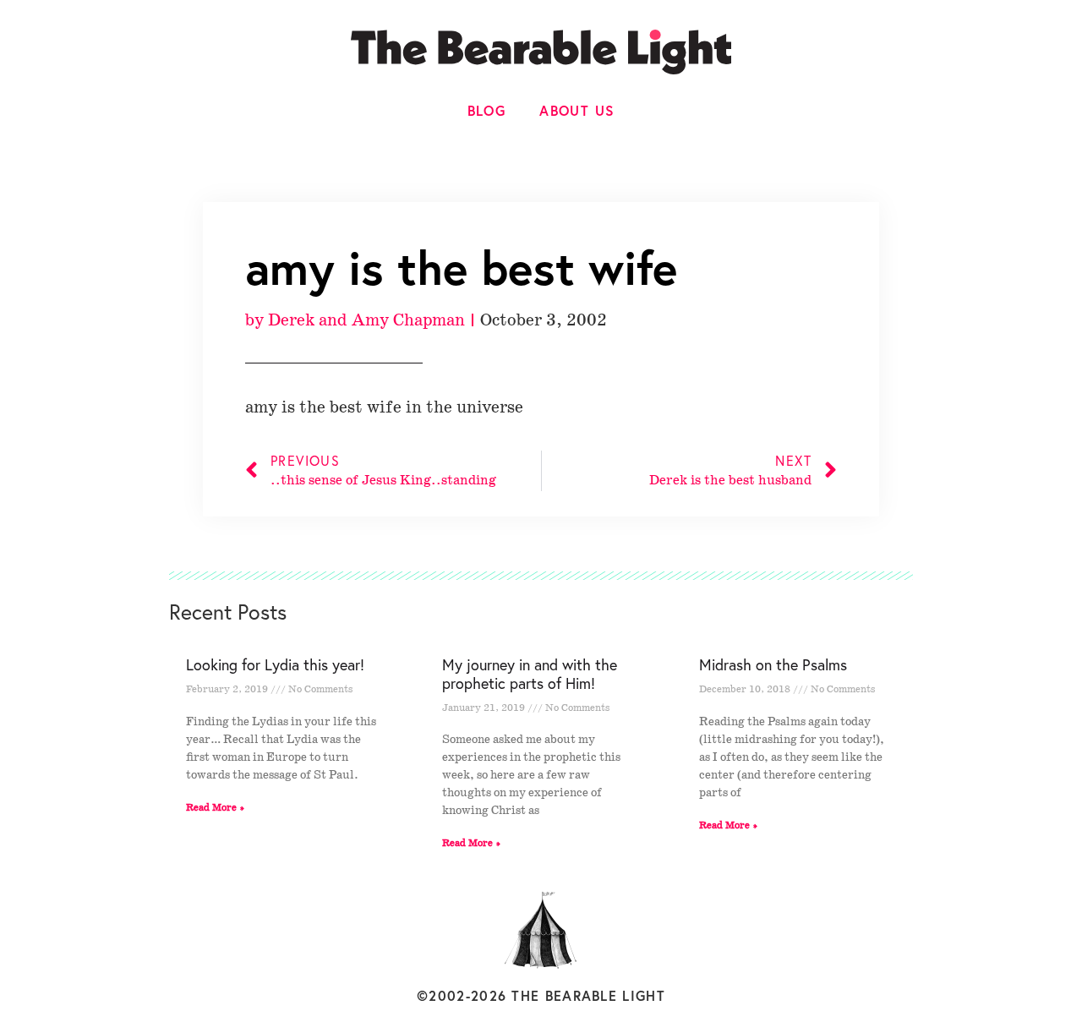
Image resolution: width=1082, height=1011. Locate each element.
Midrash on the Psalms (773, 664)
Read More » (215, 807)
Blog (486, 110)
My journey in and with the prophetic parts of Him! (529, 673)
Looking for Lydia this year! (275, 664)
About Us (577, 110)
